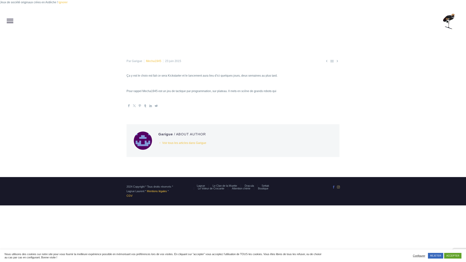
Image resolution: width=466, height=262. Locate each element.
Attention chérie (241, 188)
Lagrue (201, 185)
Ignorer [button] (63, 2)
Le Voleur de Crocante (211, 188)
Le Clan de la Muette (225, 185)
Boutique (263, 188)
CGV (130, 195)
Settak (265, 185)
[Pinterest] (139, 105)
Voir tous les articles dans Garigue (184, 142)
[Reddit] (156, 105)
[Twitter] (134, 105)
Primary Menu (10, 21)
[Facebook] (128, 105)
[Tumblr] (145, 105)
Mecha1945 (153, 61)
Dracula (249, 185)
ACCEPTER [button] (452, 255)
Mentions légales (157, 191)
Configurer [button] (419, 255)
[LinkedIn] (150, 105)
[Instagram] (338, 187)
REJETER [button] (435, 255)
